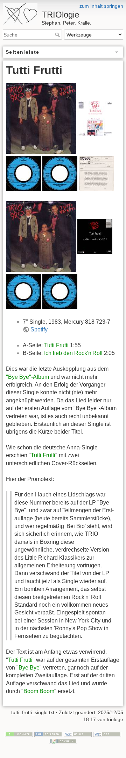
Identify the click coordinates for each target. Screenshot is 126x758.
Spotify (39, 329)
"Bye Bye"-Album (27, 377)
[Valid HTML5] (78, 734)
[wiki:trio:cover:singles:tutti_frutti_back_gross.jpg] (94, 118)
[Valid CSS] (107, 734)
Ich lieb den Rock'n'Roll (73, 353)
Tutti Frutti (56, 345)
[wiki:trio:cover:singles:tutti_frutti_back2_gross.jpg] (94, 236)
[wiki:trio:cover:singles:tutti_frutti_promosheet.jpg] (96, 173)
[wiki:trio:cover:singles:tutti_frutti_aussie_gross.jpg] (41, 118)
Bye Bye (29, 668)
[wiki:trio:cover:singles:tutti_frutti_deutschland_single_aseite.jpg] (23, 173)
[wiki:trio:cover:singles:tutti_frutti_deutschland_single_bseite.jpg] (59, 173)
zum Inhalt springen (101, 6)
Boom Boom (38, 691)
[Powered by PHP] (48, 734)
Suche (58, 34)
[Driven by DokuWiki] (63, 741)
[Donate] (19, 734)
